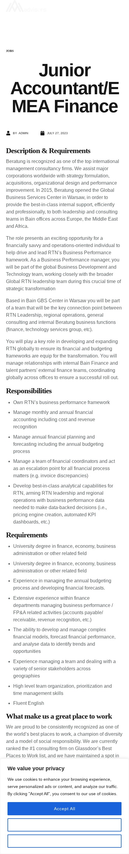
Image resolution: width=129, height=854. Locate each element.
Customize (64, 824)
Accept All (64, 808)
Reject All (64, 841)
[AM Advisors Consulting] (61, 6)
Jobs (10, 51)
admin (23, 133)
